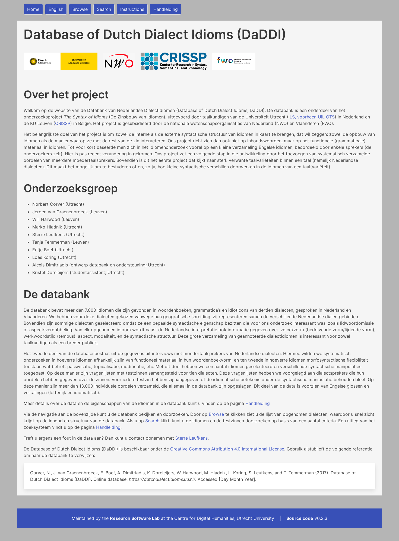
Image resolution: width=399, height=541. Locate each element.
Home (33, 9)
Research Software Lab (135, 518)
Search (104, 9)
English (56, 9)
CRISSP (62, 123)
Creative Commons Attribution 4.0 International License (227, 449)
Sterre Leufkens (191, 438)
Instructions (132, 9)
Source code (299, 518)
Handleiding (165, 9)
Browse (80, 9)
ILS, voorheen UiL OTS (312, 117)
